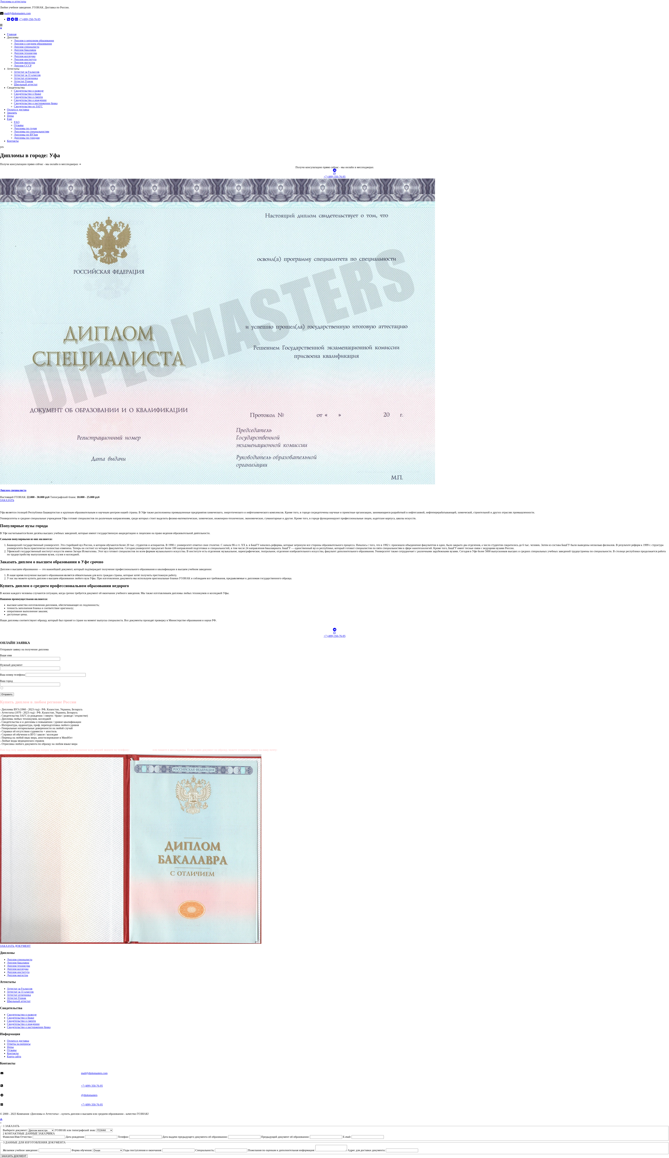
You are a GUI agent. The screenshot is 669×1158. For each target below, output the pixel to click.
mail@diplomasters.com (17, 13)
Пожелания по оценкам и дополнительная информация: (281, 1150)
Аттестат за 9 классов (26, 71)
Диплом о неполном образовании (34, 40)
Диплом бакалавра (25, 49)
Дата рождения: (75, 1136)
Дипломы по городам (27, 137)
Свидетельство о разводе (29, 90)
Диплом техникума (25, 53)
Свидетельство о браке (27, 93)
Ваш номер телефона (13, 674)
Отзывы (19, 125)
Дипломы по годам (25, 128)
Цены (10, 115)
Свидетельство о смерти (28, 97)
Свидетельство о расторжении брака (35, 103)
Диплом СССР (23, 65)
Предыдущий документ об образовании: (285, 1136)
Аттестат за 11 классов (27, 75)
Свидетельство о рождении (30, 100)
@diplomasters (89, 1095)
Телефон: (123, 1136)
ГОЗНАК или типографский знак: (75, 1130)
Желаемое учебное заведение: (21, 1150)
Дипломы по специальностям (31, 131)
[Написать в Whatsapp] (334, 173)
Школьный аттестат (25, 84)
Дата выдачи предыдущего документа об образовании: (195, 1136)
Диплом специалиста (26, 46)
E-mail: (347, 1136)
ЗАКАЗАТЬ (7, 500)
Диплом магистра (24, 62)
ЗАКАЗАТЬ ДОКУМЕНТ (15, 945)
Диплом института (25, 59)
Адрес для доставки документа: (367, 1150)
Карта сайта (14, 1056)
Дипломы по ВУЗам (26, 134)
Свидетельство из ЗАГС (28, 106)
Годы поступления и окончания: (142, 1150)
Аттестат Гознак (23, 81)
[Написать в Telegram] (334, 170)
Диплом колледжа (24, 56)
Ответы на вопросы (18, 1043)
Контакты (13, 140)
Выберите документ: (15, 1130)
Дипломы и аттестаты (13, 1)
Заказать (12, 112)
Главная (11, 34)
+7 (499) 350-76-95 (29, 19)
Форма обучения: (82, 1150)
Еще (9, 118)
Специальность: (205, 1150)
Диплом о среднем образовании (33, 43)
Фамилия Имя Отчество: (18, 1136)
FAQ (17, 122)
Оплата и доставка (18, 109)
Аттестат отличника (26, 78)
